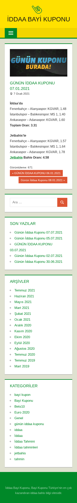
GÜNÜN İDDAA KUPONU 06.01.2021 (37, 173)
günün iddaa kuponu (29, 424)
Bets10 (19, 406)
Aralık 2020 (22, 325)
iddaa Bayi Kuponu (38, 19)
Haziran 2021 (24, 296)
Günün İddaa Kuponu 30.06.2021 (38, 262)
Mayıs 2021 (23, 302)
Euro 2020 (21, 412)
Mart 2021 (21, 308)
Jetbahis (16, 157)
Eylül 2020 (22, 343)
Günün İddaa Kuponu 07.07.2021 (38, 232)
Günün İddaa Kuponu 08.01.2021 (42, 180)
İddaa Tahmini (24, 441)
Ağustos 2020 (24, 349)
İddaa (18, 436)
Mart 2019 (21, 366)
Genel (18, 418)
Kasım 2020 (23, 331)
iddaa (18, 430)
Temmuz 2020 (24, 354)
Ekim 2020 (22, 337)
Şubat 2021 (22, 314)
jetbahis (20, 453)
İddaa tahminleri (26, 447)
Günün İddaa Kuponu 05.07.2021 (38, 238)
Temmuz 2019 (24, 360)
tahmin (19, 459)
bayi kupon (22, 395)
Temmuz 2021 (24, 290)
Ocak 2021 (22, 319)
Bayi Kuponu (23, 401)
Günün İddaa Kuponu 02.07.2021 (38, 256)
